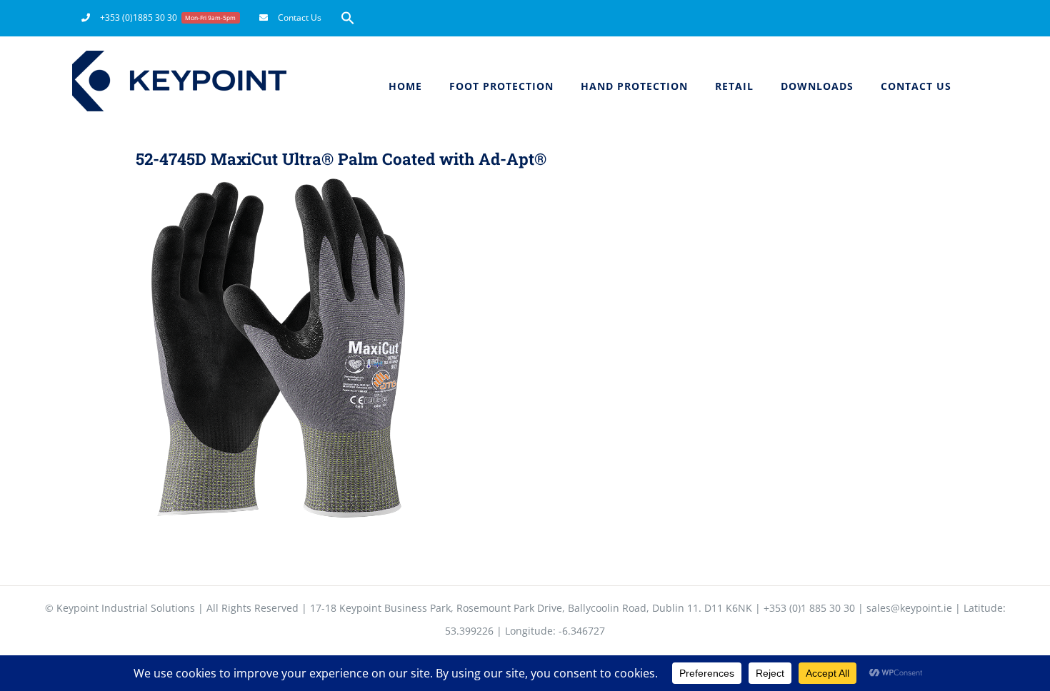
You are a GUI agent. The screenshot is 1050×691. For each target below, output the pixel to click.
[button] (347, 18)
